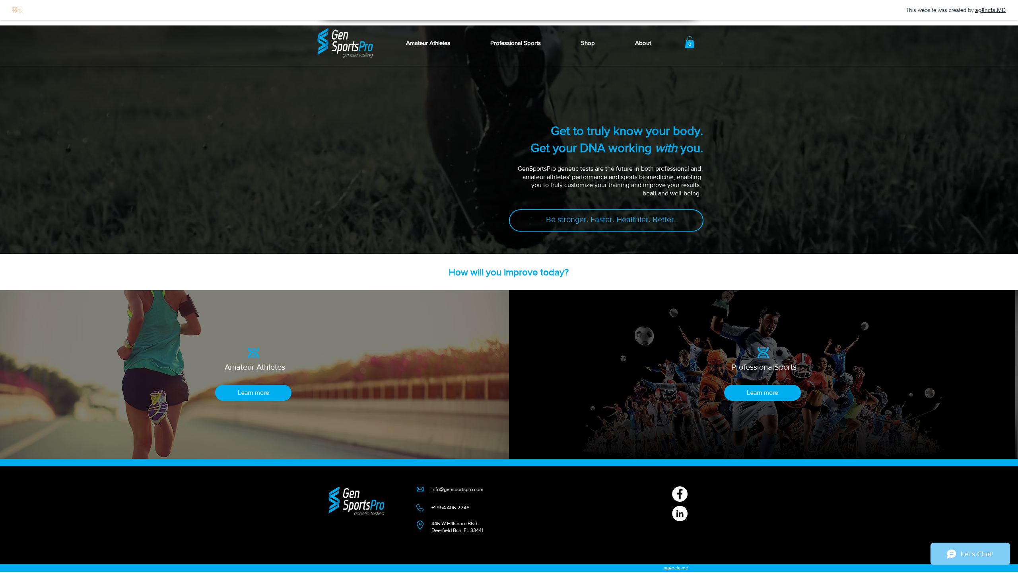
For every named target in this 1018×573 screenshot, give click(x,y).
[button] (643, 43)
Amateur (240, 367)
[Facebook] (680, 494)
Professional (752, 367)
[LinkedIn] (680, 513)
